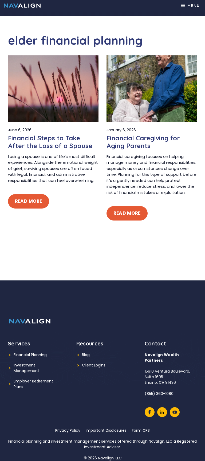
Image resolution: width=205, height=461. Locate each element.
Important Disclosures (106, 430)
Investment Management (26, 367)
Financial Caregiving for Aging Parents (143, 142)
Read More (28, 201)
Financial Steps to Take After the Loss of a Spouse (50, 142)
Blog (86, 354)
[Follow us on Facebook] (150, 412)
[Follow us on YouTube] (175, 412)
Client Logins (93, 365)
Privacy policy (67, 430)
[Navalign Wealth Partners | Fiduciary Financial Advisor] (22, 5)
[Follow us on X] (162, 412)
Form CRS (141, 430)
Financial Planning (30, 354)
